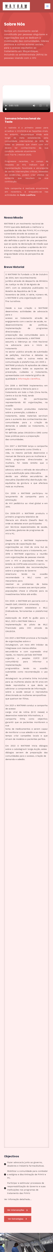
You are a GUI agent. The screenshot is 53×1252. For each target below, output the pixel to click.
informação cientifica (29, 379)
